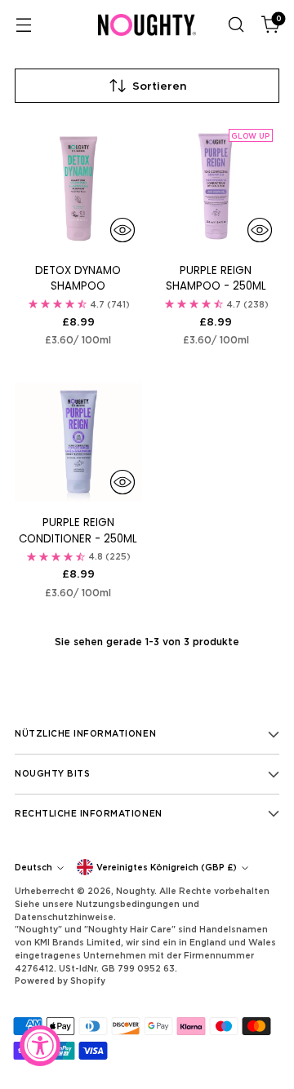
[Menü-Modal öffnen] (23, 25)
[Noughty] (147, 25)
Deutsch (33, 867)
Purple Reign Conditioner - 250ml (78, 531)
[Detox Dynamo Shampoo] (78, 186)
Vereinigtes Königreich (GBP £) (166, 867)
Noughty (135, 890)
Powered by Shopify (60, 980)
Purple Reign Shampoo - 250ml (216, 278)
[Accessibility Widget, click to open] (40, 1045)
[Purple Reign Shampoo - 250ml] (216, 186)
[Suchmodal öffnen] (235, 25)
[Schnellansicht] (122, 230)
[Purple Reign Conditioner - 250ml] (78, 438)
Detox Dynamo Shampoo (78, 278)
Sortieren (159, 85)
